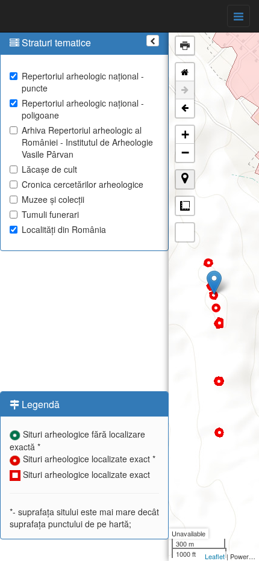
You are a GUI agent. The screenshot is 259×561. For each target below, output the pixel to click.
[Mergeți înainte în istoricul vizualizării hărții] (185, 90)
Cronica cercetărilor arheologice (82, 184)
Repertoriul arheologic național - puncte (83, 82)
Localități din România (64, 229)
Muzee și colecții (53, 199)
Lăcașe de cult (49, 169)
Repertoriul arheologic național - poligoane (83, 109)
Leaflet (215, 556)
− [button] (185, 152)
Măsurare (185, 206)
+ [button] (185, 134)
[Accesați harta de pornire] (185, 72)
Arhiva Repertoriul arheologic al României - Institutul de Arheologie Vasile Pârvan (87, 142)
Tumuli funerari (50, 214)
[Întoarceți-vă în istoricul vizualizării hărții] (185, 108)
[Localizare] (185, 179)
